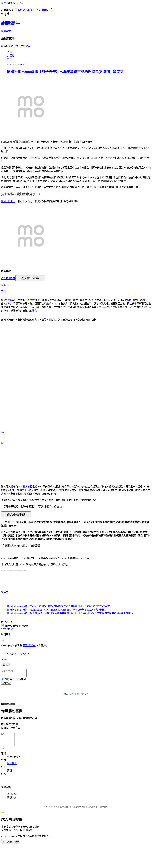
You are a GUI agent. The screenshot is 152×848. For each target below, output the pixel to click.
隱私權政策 (93, 807)
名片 (9, 59)
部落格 (10, 55)
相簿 (9, 52)
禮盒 (34, 310)
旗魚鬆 (131, 300)
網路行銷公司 (8, 278)
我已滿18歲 (7, 842)
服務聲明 (104, 807)
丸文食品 (30, 300)
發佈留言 (6, 683)
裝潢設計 (24, 654)
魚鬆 (3, 291)
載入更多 (6, 665)
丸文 (17, 300)
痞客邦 (26, 645)
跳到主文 (6, 31)
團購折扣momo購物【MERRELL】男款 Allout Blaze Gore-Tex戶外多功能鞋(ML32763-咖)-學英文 (56, 609)
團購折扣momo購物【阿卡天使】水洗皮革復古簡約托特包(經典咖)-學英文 (65, 72)
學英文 (4, 592)
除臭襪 (9, 486)
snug (3, 432)
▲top (4, 659)
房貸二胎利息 (8, 201)
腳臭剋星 (27, 486)
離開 (17, 842)
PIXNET (53, 807)
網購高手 (10, 23)
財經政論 (25, 46)
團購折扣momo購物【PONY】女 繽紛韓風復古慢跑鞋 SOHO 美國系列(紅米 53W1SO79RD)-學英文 (58, 606)
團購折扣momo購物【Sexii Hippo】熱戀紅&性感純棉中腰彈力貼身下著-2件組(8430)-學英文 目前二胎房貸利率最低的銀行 (70, 613)
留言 (32, 645)
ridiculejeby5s (7, 628)
